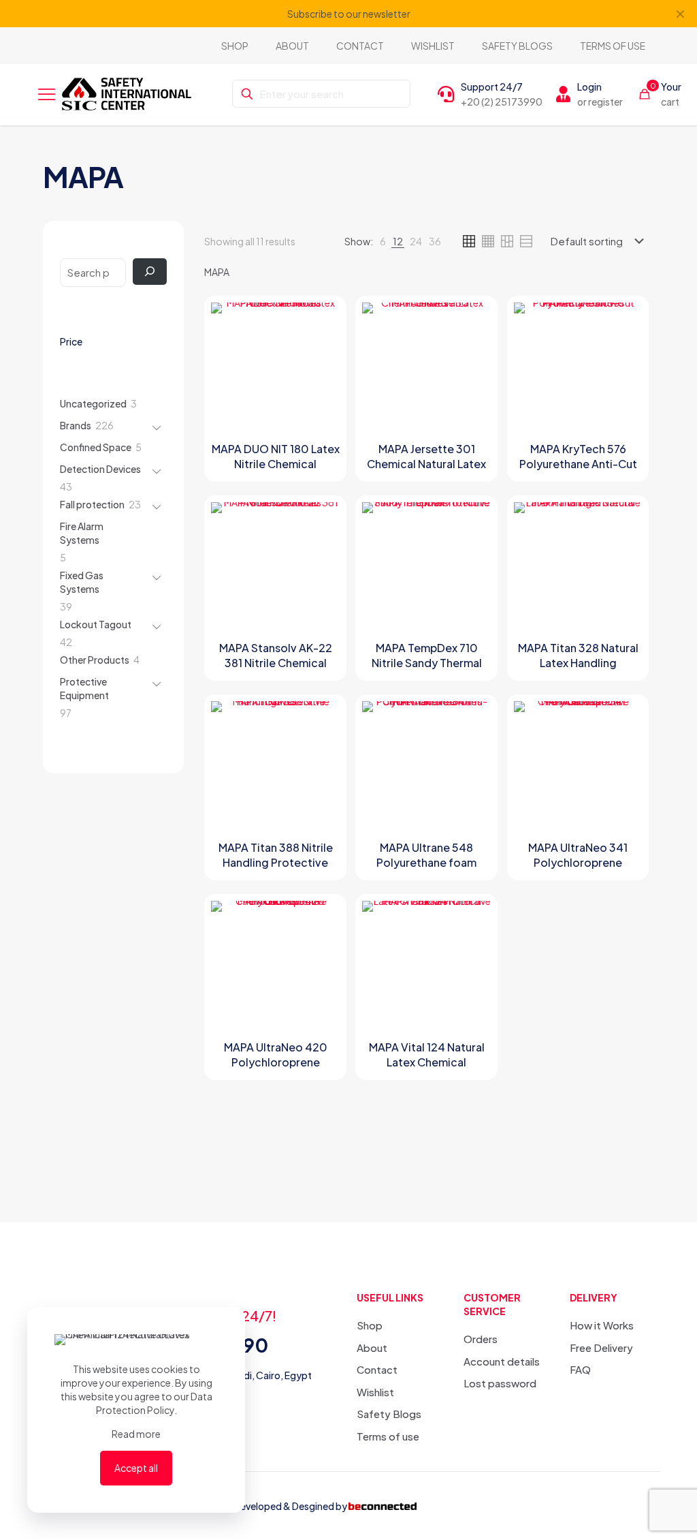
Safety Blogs (389, 1413)
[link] (382, 241)
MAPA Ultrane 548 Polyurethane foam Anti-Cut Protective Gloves (426, 869)
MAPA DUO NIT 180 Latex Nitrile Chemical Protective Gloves (276, 464)
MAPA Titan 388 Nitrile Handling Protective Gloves (275, 862)
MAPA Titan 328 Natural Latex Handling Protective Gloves (578, 663)
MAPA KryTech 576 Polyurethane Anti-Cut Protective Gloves (578, 464)
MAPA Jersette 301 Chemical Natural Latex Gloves (426, 464)
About (372, 1347)
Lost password (500, 1382)
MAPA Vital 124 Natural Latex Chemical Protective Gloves (427, 1062)
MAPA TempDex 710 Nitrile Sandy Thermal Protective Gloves (427, 663)
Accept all (136, 1468)
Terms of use (388, 1436)
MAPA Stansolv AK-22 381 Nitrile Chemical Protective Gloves (275, 663)
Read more (136, 1434)
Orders (481, 1338)
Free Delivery (601, 1347)
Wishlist (375, 1391)
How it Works (602, 1325)
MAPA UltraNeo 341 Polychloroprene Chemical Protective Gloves (578, 869)
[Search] (150, 271)
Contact (377, 1369)
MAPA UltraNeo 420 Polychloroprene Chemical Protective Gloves (275, 1069)
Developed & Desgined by (290, 1506)
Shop (370, 1325)
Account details (502, 1361)
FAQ (580, 1369)
